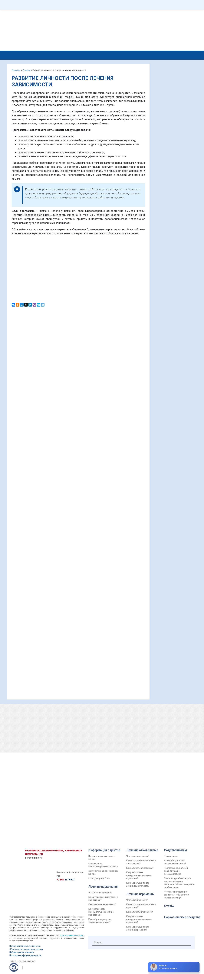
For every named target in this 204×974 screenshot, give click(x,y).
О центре (63, 54)
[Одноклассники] (17, 305)
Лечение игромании (140, 894)
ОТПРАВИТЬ (78, 284)
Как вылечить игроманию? (139, 912)
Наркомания (88, 54)
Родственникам (159, 54)
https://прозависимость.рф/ (71, 935)
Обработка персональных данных (26, 949)
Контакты (166, 5)
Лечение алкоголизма (142, 850)
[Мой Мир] (22, 305)
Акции (140, 5)
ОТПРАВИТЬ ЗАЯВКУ (173, 754)
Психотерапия (171, 856)
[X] (26, 305)
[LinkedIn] (30, 305)
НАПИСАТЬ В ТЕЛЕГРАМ (99, 18)
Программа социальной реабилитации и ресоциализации (176, 871)
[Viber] (34, 305)
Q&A (34, 5)
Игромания (134, 54)
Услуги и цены (43, 54)
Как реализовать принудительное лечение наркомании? (101, 912)
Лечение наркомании (103, 886)
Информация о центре (104, 850)
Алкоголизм (111, 54)
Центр (88, 5)
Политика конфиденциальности (25, 955)
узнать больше (188, 225)
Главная (16, 70)
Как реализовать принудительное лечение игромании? (139, 875)
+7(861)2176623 (137, 13)
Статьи (26, 70)
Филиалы (114, 5)
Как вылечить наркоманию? (102, 904)
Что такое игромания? (137, 900)
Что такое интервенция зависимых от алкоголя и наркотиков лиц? (176, 895)
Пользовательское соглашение (24, 946)
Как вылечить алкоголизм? (139, 868)
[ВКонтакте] (13, 305)
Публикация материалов (21, 952)
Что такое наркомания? (100, 892)
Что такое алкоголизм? (137, 856)
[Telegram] (43, 305)
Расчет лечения (178, 29)
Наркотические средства (182, 917)
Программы (61, 5)
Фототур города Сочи (99, 878)
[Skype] (38, 305)
